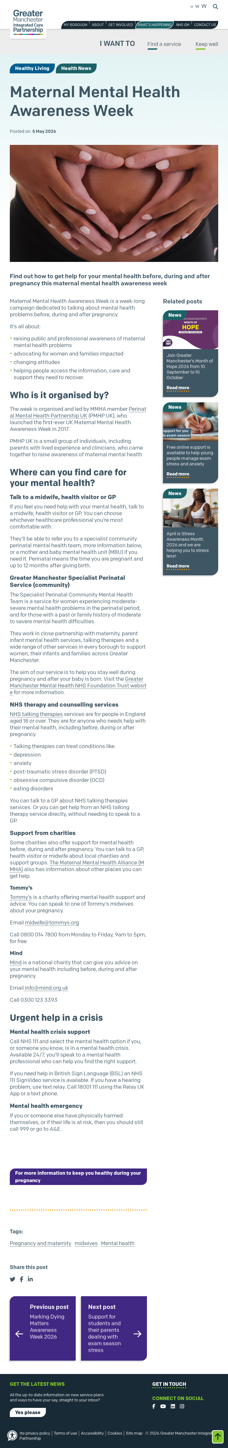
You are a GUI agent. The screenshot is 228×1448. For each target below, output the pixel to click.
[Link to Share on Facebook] (21, 1279)
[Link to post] (190, 329)
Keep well (206, 44)
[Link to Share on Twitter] (12, 1279)
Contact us (205, 25)
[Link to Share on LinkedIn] (30, 1279)
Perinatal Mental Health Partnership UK (78, 412)
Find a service (164, 44)
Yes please (28, 1412)
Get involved (120, 25)
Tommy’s (21, 897)
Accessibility (92, 1433)
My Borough (75, 25)
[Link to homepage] (28, 22)
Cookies (115, 1433)
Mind (16, 962)
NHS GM (182, 25)
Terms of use (65, 1433)
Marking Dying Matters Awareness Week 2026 (49, 1321)
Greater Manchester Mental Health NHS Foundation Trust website (78, 685)
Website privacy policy (30, 1433)
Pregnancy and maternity (40, 1243)
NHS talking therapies (36, 714)
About (98, 25)
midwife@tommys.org (52, 922)
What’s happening (154, 25)
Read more (178, 387)
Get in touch (169, 1384)
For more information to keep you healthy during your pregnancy (78, 1176)
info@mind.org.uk (46, 988)
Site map (134, 1433)
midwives (86, 1243)
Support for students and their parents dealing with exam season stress (104, 1328)
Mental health (117, 1243)
